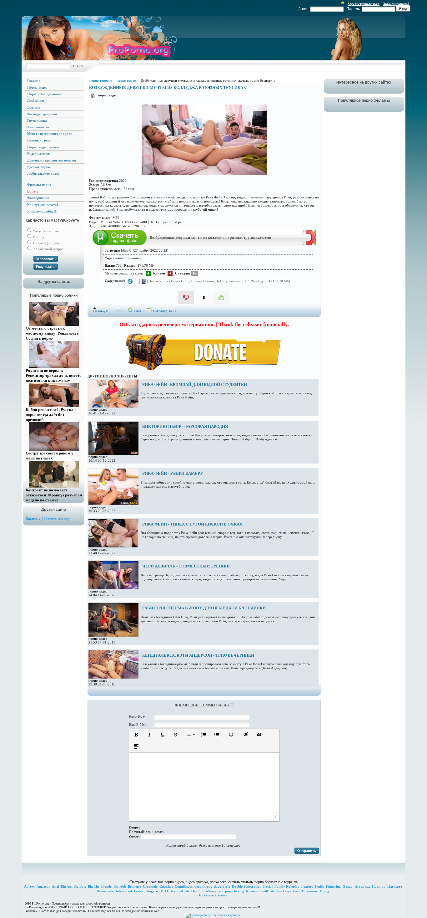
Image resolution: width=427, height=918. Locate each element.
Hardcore (394, 886)
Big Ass (66, 886)
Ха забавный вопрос (47, 249)
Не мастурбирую (45, 243)
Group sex (362, 886)
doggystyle (222, 886)
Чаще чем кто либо (47, 231)
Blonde (106, 886)
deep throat (203, 886)
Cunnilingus (184, 886)
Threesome (309, 891)
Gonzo (348, 886)
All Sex (29, 886)
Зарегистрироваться (363, 3)
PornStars (208, 891)
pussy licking (234, 891)
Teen (296, 891)
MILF (164, 891)
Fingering (333, 886)
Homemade (105, 891)
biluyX (103, 311)
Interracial (124, 891)
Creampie (150, 886)
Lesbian (139, 891)
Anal (55, 886)
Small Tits (266, 891)
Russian (252, 891)
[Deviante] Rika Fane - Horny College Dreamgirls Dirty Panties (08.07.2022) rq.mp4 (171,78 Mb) (218, 281)
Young (324, 891)
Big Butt (79, 886)
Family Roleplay (286, 886)
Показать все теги (213, 895)
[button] (136, 735)
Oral (194, 891)
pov (220, 891)
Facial (268, 886)
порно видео (108, 95)
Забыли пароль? (396, 3)
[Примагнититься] (309, 244)
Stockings (283, 891)
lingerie (152, 891)
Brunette (134, 886)
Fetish (319, 886)
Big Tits (93, 886)
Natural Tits (180, 891)
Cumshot (166, 886)
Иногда (38, 237)
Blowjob (119, 886)
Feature (307, 886)
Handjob (378, 886)
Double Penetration (246, 886)
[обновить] (134, 258)
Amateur (43, 886)
